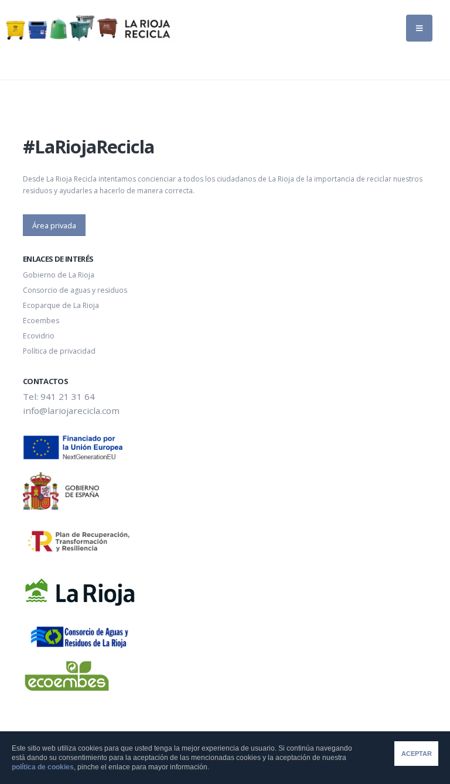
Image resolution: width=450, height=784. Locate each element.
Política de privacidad (59, 351)
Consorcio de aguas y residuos (75, 290)
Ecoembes (41, 321)
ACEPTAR (416, 753)
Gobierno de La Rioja (58, 275)
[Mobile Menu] (419, 28)
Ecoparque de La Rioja (61, 305)
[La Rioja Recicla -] (88, 28)
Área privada (54, 225)
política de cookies (43, 767)
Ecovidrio (38, 336)
